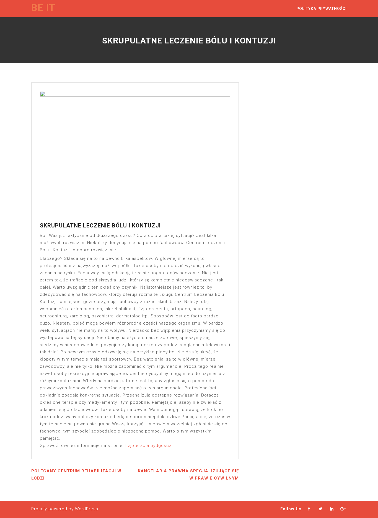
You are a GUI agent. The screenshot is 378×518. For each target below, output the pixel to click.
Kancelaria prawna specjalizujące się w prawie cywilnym (188, 474)
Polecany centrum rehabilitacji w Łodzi (76, 474)
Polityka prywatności (321, 8)
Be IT (43, 8)
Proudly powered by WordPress (64, 508)
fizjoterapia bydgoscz (148, 445)
